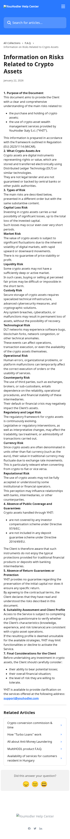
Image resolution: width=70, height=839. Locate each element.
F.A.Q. (28, 43)
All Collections (12, 43)
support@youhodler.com (21, 698)
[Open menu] (63, 6)
